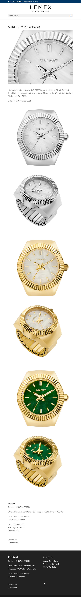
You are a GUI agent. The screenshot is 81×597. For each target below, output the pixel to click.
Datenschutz (13, 543)
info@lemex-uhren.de (16, 519)
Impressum (12, 540)
